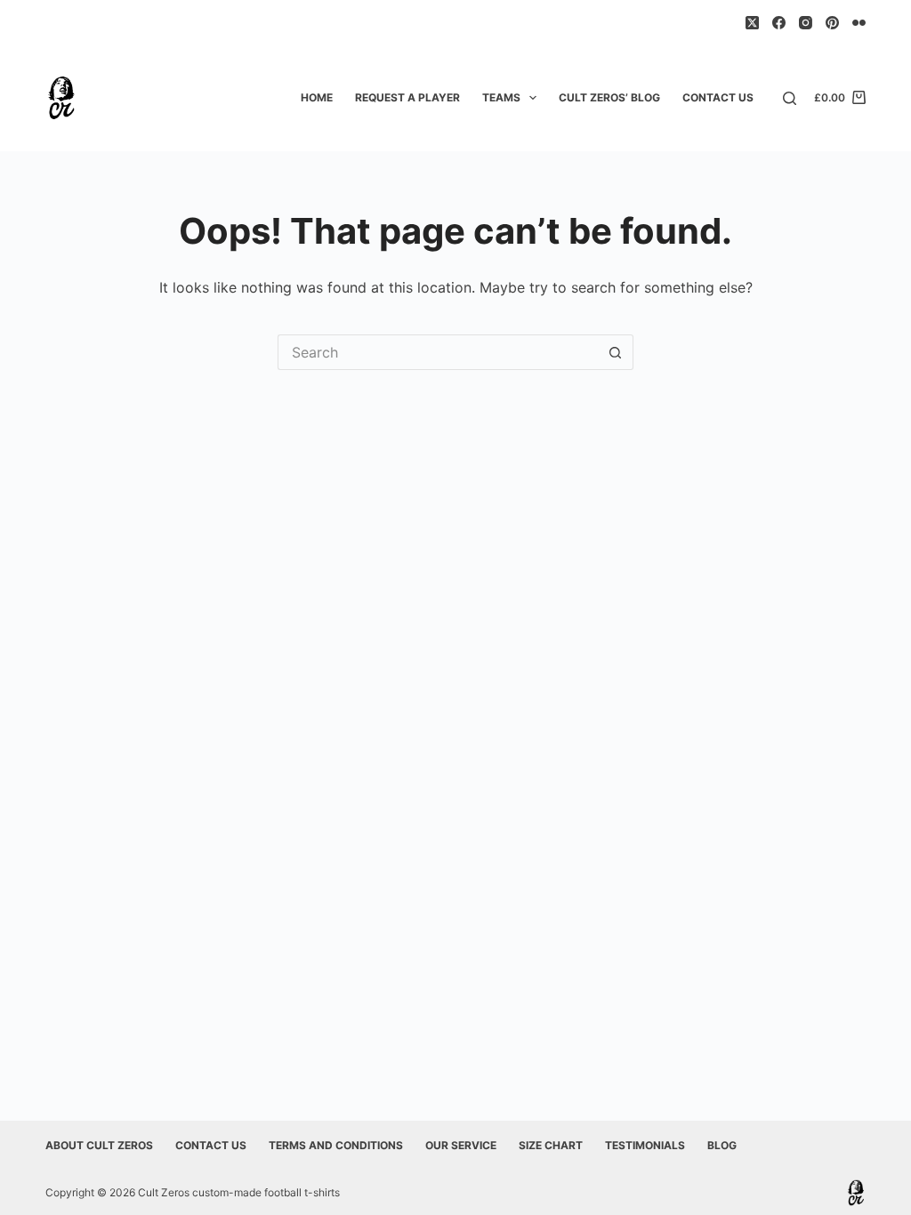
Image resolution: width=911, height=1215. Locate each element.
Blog (722, 1145)
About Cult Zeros (99, 1145)
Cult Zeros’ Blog (609, 97)
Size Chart (551, 1145)
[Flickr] (859, 22)
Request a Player (407, 97)
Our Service (460, 1145)
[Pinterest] (832, 22)
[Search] (789, 98)
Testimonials (645, 1145)
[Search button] (615, 352)
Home (317, 97)
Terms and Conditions (336, 1145)
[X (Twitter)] (752, 22)
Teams (501, 97)
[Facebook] (779, 22)
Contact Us (718, 97)
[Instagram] (805, 22)
